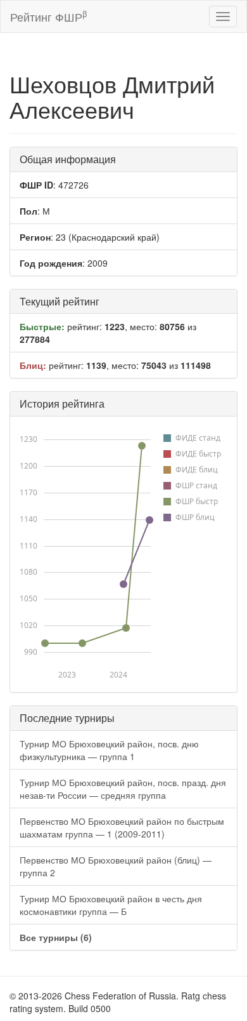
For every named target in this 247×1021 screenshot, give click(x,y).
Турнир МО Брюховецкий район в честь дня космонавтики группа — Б (111, 905)
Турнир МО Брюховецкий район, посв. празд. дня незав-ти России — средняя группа (123, 788)
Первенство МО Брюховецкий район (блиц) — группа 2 (116, 866)
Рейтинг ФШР (48, 16)
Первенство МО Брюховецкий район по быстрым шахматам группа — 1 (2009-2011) (122, 827)
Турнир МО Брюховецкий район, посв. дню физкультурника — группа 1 (109, 750)
